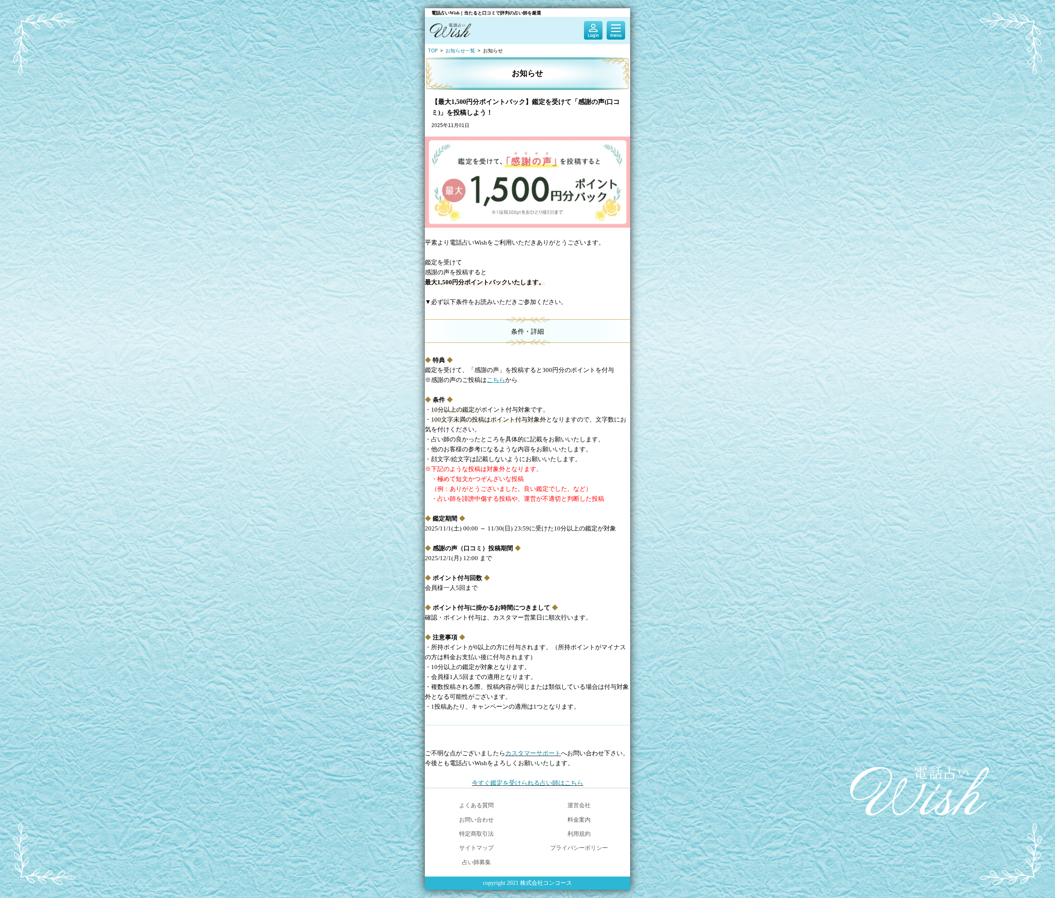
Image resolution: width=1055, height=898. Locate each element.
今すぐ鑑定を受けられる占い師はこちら (527, 783)
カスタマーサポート (533, 753)
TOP (433, 50)
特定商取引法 (476, 833)
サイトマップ (476, 847)
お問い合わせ (476, 819)
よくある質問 (476, 805)
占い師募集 (476, 862)
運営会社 (579, 805)
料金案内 (579, 819)
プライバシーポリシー (579, 847)
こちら (496, 380)
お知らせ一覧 (460, 50)
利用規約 (579, 833)
